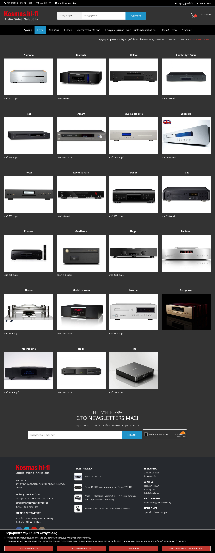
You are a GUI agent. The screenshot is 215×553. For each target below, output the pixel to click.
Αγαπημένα (149, 489)
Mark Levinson (81, 290)
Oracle (29, 290)
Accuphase (186, 290)
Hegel (133, 231)
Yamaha (29, 55)
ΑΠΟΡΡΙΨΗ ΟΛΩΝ (81, 548)
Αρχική (28, 30)
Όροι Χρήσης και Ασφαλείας (157, 502)
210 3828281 (13, 3)
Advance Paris (81, 172)
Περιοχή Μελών (185, 3)
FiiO (133, 349)
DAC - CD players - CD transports (173, 39)
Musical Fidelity (134, 113)
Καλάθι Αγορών (151, 492)
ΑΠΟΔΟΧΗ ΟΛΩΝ (28, 548)
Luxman (133, 290)
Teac (186, 172)
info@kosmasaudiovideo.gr (35, 502)
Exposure (186, 113)
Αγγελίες (187, 30)
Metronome (29, 349)
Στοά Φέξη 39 (44, 3)
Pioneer (28, 231)
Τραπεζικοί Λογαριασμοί (155, 512)
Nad (28, 113)
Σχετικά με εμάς (151, 472)
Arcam (81, 113)
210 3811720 (26, 3)
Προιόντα (113, 39)
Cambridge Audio (186, 55)
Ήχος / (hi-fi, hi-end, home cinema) (137, 39)
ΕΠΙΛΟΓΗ (134, 548)
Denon (133, 172)
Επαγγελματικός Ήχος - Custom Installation (130, 30)
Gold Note (81, 231)
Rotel (29, 172)
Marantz (81, 55)
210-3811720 (47, 498)
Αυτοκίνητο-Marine (88, 30)
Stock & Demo (169, 30)
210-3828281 (33, 498)
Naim (81, 349)
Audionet (186, 231)
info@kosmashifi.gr (67, 3)
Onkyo (133, 55)
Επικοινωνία (205, 3)
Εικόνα (68, 30)
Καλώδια (54, 30)
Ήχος (40, 30)
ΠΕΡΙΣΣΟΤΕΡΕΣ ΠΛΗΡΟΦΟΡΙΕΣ (186, 548)
